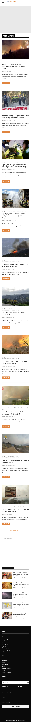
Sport (3, 666)
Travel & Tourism (6, 668)
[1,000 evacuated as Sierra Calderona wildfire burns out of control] (7, 575)
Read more (6, 83)
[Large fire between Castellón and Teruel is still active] (15, 344)
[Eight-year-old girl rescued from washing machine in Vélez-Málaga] (15, 149)
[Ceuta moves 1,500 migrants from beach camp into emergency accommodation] (7, 615)
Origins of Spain (6, 651)
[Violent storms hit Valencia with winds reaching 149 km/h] (7, 595)
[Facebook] (22, 2)
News (3, 643)
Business (4, 660)
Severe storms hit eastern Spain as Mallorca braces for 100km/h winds (21, 604)
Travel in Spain (5, 649)
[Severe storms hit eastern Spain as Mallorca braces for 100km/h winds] (7, 605)
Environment (5, 664)
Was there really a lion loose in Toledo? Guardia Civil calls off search (21, 584)
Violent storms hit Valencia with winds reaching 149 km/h (20, 594)
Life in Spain (5, 645)
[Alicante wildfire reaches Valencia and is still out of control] (15, 395)
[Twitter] (23, 2)
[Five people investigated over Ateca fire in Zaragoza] (15, 443)
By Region (4, 647)
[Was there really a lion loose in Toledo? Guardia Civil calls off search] (7, 585)
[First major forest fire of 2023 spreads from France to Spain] (15, 247)
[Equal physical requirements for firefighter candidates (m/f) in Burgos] (15, 198)
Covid (3, 670)
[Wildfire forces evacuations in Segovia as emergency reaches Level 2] (15, 49)
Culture (4, 662)
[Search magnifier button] (28, 682)
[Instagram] (25, 2)
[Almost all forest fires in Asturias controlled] (15, 296)
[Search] (28, 2)
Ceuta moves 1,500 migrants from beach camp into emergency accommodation (21, 614)
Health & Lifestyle (6, 672)
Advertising (5, 639)
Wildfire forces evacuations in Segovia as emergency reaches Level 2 (13, 66)
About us (4, 637)
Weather (4, 641)
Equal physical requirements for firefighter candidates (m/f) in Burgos (13, 216)
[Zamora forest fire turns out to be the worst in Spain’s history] (15, 494)
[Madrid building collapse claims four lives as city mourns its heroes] (15, 100)
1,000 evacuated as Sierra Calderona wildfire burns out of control (21, 574)
